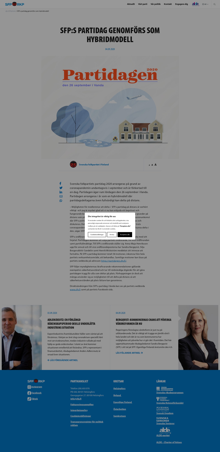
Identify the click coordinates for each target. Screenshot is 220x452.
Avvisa (112, 234)
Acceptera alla (125, 234)
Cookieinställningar (97, 234)
